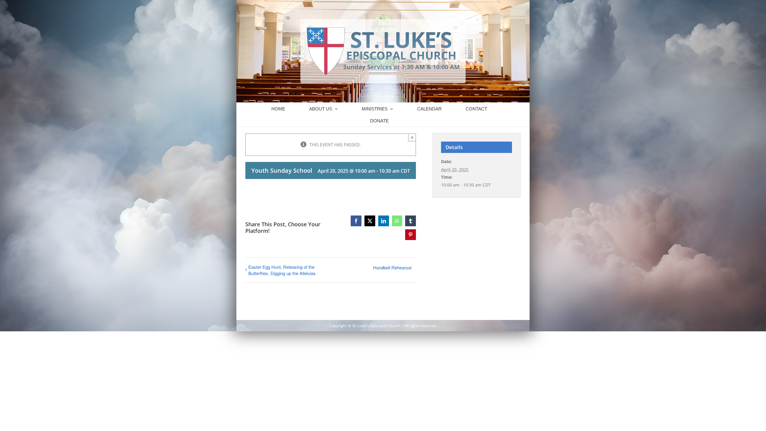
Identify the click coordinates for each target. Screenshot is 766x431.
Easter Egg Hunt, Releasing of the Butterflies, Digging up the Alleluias (282, 270)
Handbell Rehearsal (392, 267)
